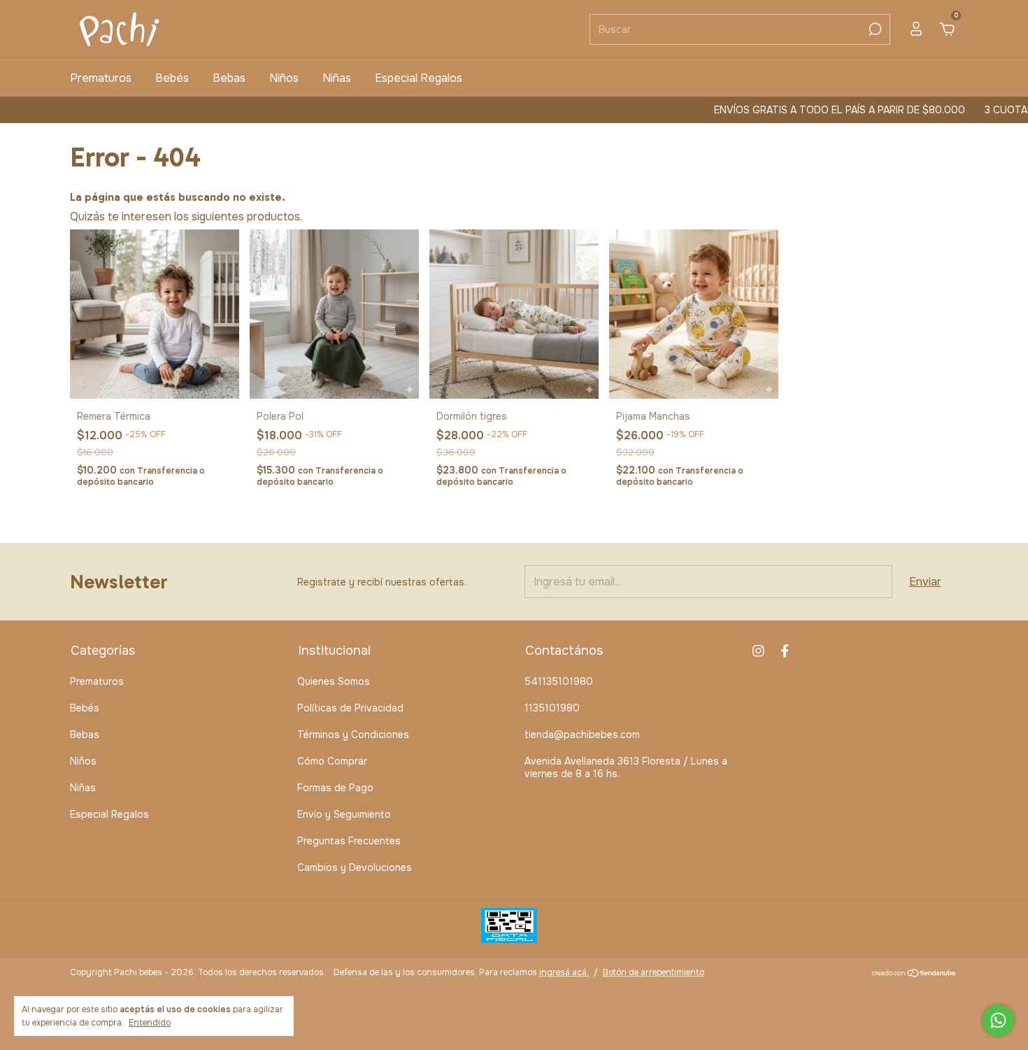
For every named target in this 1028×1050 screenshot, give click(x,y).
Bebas (229, 78)
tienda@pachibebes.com (582, 734)
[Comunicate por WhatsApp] (998, 1020)
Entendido (150, 1022)
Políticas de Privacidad (350, 708)
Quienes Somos (333, 681)
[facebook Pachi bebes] (785, 651)
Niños (284, 78)
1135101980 (552, 708)
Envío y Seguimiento (344, 814)
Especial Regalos (418, 78)
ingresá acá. (564, 972)
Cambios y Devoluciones (354, 867)
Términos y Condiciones (353, 734)
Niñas (336, 78)
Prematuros (100, 78)
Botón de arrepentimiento (653, 972)
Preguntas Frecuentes (349, 841)
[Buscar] (874, 29)
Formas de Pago (335, 787)
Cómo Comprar (332, 761)
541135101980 (558, 681)
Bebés (172, 78)
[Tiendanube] (914, 974)
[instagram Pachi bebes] (758, 651)
